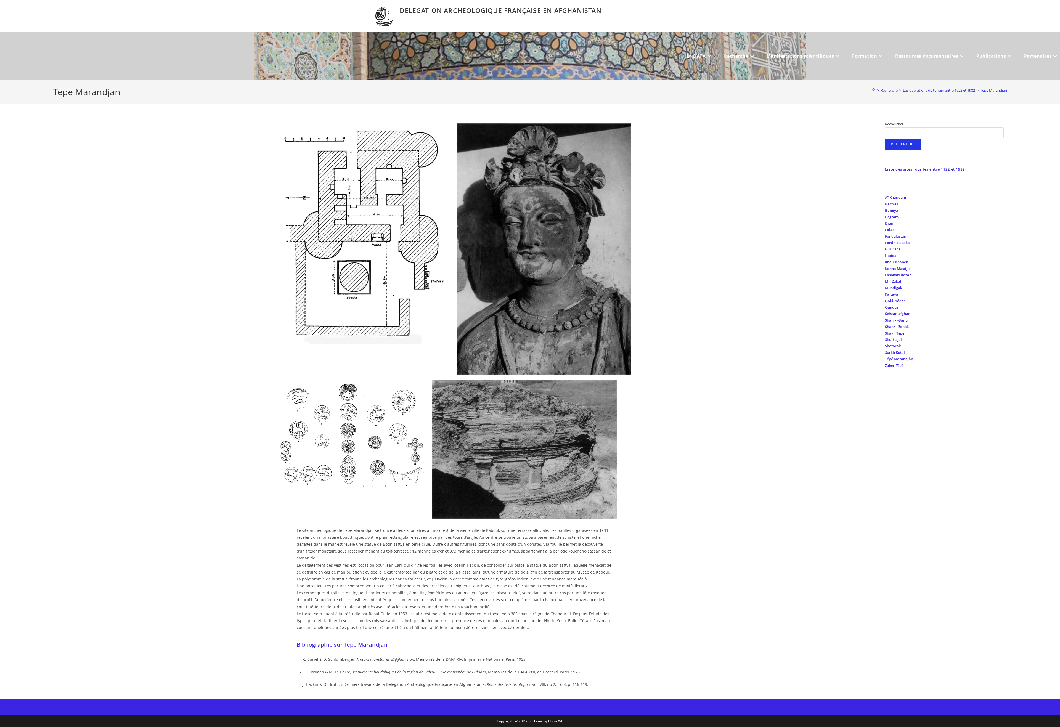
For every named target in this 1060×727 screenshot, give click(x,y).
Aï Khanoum (895, 197)
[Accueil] (873, 90)
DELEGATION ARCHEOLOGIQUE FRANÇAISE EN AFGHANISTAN (500, 10)
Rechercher (894, 123)
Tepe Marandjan (993, 90)
